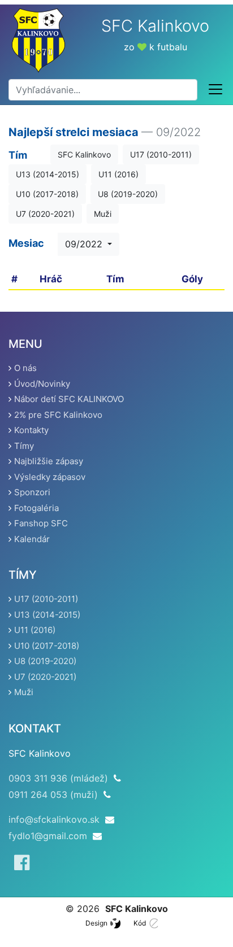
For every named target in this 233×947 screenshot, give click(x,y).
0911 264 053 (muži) (53, 794)
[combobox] (102, 90)
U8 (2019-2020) (128, 194)
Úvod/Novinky (42, 383)
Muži (102, 214)
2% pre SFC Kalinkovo (58, 414)
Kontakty (31, 430)
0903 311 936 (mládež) (58, 778)
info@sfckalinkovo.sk (54, 819)
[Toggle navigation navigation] (215, 89)
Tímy (24, 445)
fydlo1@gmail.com (47, 835)
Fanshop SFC (41, 523)
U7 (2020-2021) (45, 214)
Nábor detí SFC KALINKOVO (69, 399)
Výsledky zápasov (49, 477)
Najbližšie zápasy (48, 461)
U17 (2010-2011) (161, 154)
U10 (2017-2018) (47, 194)
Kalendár (32, 539)
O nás (25, 368)
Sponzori (32, 492)
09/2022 (85, 244)
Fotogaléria (36, 508)
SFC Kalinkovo (84, 154)
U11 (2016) (118, 174)
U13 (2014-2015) (47, 174)
